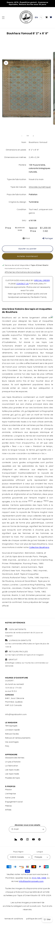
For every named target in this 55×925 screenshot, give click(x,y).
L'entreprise (10, 794)
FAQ (7, 746)
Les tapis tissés (12, 774)
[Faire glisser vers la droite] (33, 136)
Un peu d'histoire (12, 762)
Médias (8, 806)
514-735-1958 (39, 878)
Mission (8, 790)
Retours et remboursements (17, 738)
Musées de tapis (12, 778)
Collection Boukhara (39, 547)
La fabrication (11, 766)
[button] (3, 17)
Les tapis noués (12, 770)
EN (36, 17)
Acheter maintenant (27, 256)
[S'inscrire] (43, 829)
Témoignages (11, 726)
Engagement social (14, 802)
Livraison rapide (12, 730)
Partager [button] (49, 238)
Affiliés (8, 810)
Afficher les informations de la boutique (22, 272)
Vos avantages (12, 742)
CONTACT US (22, 284)
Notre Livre (10, 798)
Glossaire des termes (14, 758)
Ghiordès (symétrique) (40, 187)
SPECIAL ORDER (42, 280)
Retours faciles (12, 734)
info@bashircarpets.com (31, 881)
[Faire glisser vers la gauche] (22, 136)
